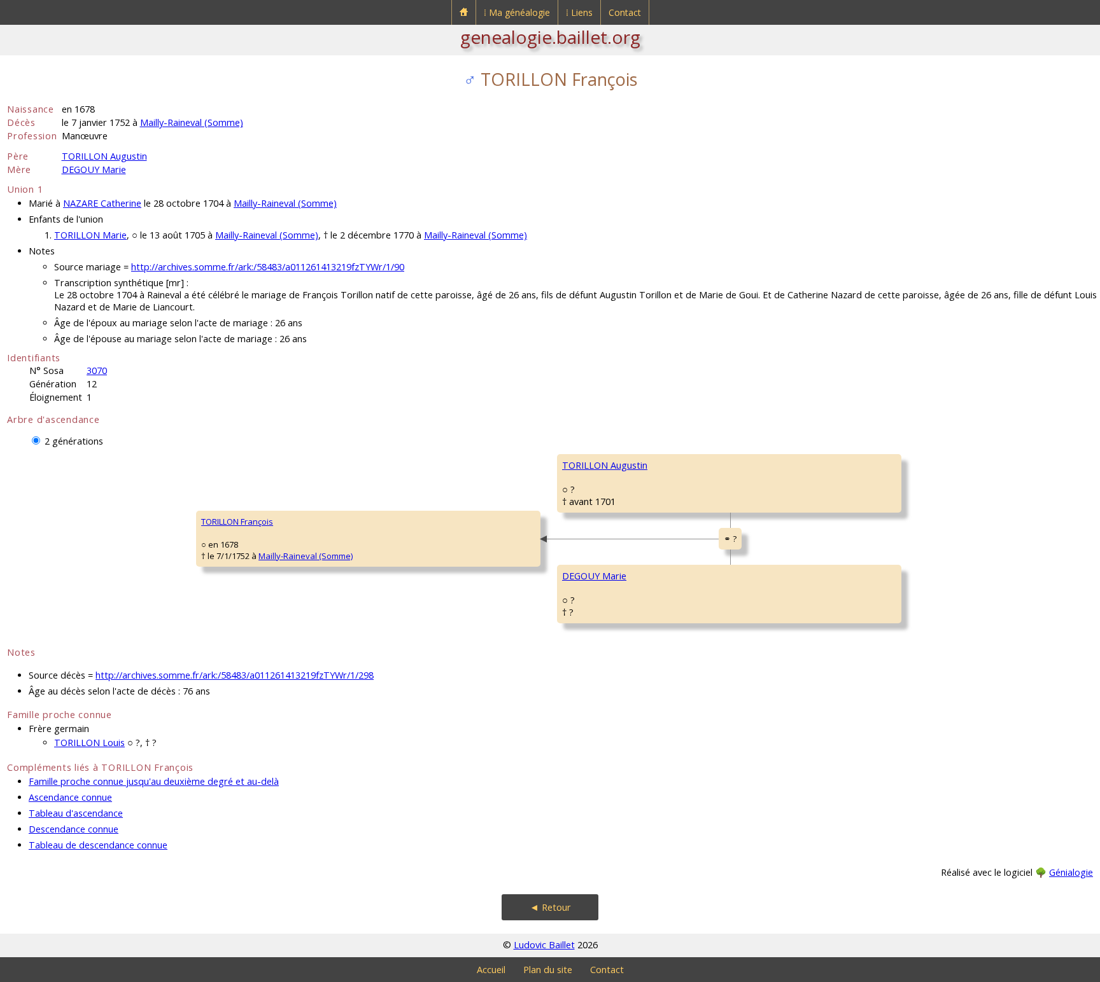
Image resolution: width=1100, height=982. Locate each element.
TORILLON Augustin (104, 156)
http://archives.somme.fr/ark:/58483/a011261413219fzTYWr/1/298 (234, 675)
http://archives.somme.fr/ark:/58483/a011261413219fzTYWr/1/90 (267, 267)
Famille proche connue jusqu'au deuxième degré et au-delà (154, 781)
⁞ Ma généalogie (517, 12)
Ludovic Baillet (544, 945)
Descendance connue (73, 829)
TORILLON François (237, 521)
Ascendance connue (70, 797)
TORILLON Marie (90, 235)
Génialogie (1071, 872)
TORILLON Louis (89, 742)
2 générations (74, 441)
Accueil (491, 970)
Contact (625, 12)
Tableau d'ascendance (76, 813)
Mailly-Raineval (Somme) (191, 122)
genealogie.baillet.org (550, 37)
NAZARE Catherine (102, 203)
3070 (97, 370)
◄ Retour (550, 907)
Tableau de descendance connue (98, 845)
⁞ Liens (579, 12)
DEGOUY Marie (94, 169)
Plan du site (547, 970)
